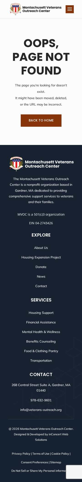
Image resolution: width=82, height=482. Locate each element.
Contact (41, 286)
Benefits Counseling (41, 341)
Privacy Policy (21, 453)
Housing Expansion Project (41, 257)
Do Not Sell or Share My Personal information (41, 470)
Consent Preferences (34, 462)
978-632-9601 (41, 400)
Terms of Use (40, 453)
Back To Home (41, 120)
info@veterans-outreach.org (41, 410)
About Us (41, 248)
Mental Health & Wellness (41, 332)
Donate (41, 267)
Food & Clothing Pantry (41, 351)
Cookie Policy (60, 453)
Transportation (41, 360)
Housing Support (41, 313)
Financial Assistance (41, 322)
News (41, 276)
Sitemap (55, 462)
